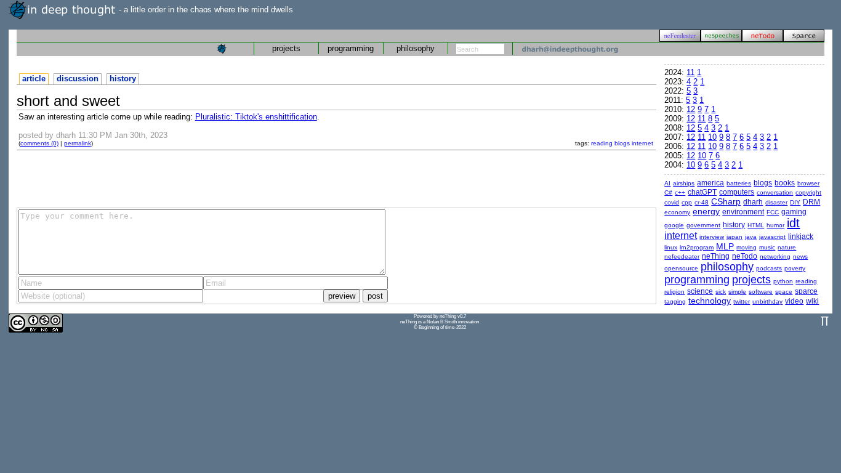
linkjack (800, 236)
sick (720, 291)
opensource (681, 268)
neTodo (744, 256)
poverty (794, 268)
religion (674, 291)
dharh (753, 202)
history (123, 78)
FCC (773, 212)
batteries (738, 183)
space (783, 291)
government (703, 225)
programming (351, 48)
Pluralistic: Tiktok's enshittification (256, 116)
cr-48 (701, 202)
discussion (78, 78)
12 (690, 109)
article (34, 78)
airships (683, 183)
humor (775, 225)
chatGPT (702, 192)
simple (737, 291)
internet (642, 143)
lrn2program (697, 247)
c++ (680, 192)
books (785, 183)
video (794, 301)
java (751, 236)
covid (671, 202)
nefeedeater (681, 256)
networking (775, 256)
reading (602, 143)
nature (787, 247)
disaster (776, 202)
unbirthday (767, 301)
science (700, 291)
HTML (755, 225)
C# (668, 192)
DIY (795, 202)
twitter (741, 301)
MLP (725, 246)
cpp (687, 202)
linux (670, 247)
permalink (77, 143)
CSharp (726, 201)
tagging (675, 301)
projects (286, 48)
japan (734, 236)
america (710, 183)
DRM (811, 202)
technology (709, 300)
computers (736, 192)
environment (743, 212)
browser (808, 183)
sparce (806, 291)
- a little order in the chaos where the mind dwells (204, 9)
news (800, 256)
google (674, 225)
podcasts (769, 268)
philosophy (415, 48)
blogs (622, 143)
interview (711, 236)
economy (677, 212)
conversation (775, 192)
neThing (716, 256)
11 (690, 72)
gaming (794, 212)
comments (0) (39, 143)
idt (793, 223)
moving (746, 247)
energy (706, 211)
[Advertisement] (336, 178)
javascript (772, 236)
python (783, 281)
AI (667, 183)
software (761, 291)
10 (712, 137)
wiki (812, 301)
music (767, 247)
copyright (808, 192)
